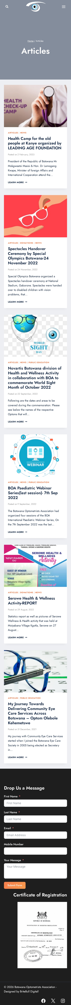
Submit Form (14, 885)
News (23, 132)
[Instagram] (63, 1001)
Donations (26, 242)
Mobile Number (13, 844)
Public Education (39, 362)
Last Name (10, 812)
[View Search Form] (7, 7)
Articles (13, 132)
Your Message (12, 860)
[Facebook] (43, 1001)
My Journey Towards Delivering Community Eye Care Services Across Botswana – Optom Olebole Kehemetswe (33, 713)
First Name (11, 796)
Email (7, 828)
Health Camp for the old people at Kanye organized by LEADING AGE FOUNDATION (34, 143)
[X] (53, 1001)
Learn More (17, 182)
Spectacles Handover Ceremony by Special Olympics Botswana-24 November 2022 (28, 256)
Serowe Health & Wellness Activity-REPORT (31, 600)
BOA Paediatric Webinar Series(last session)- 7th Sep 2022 (33, 493)
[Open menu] (63, 7)
